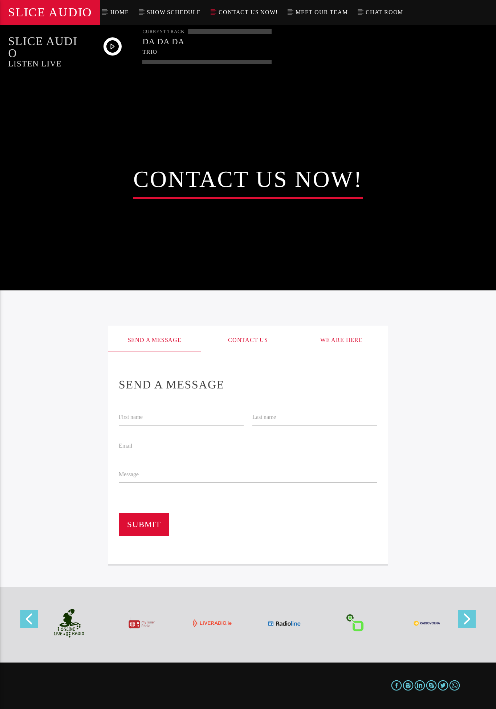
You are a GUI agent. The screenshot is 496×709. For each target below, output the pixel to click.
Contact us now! (248, 12)
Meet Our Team (321, 12)
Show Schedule (173, 12)
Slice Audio (50, 12)
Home (119, 12)
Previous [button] (29, 621)
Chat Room (384, 12)
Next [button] (467, 621)
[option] (69, 623)
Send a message (155, 340)
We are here (341, 340)
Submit (144, 524)
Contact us (248, 340)
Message (129, 474)
